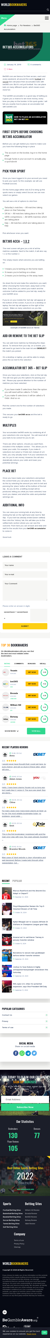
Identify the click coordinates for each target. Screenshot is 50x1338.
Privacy (5, 1021)
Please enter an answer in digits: (16, 606)
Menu (4, 18)
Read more (31, 1334)
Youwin (13, 670)
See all (43, 664)
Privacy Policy (19, 1244)
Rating (7, 664)
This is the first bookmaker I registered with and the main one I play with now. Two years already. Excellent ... (25, 837)
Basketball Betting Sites (13, 1213)
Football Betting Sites (12, 1210)
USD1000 (12, 722)
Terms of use (7, 1027)
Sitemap (17, 1247)
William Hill (15, 705)
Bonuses (32, 664)
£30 (11, 710)
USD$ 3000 (13, 699)
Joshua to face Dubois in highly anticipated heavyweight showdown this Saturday (30, 970)
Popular (17, 881)
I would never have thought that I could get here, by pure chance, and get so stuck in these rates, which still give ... (24, 767)
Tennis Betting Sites (11, 1224)
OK (44, 1332)
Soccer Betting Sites (11, 1220)
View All (36, 731)
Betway (14, 716)
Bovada (14, 693)
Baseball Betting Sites (12, 1217)
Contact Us (7, 1015)
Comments (19, 664)
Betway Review (31, 1220)
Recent (6, 881)
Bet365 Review (31, 1217)
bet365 (14, 681)
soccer (5, 82)
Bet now (32, 672)
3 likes (9, 69)
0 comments (35, 64)
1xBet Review (30, 1224)
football (38, 79)
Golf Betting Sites (10, 1227)
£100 (11, 687)
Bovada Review (31, 1213)
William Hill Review (32, 1210)
